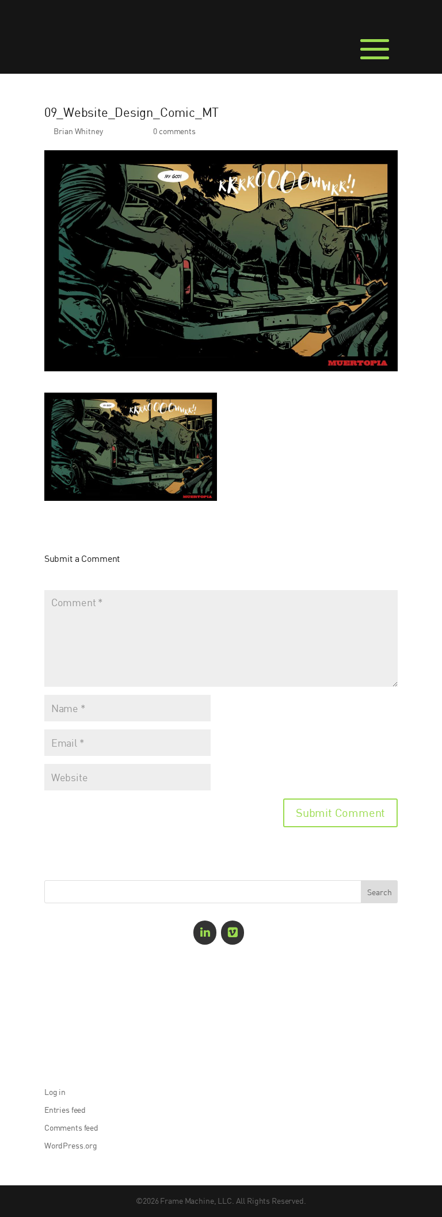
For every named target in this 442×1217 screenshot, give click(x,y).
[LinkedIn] (204, 933)
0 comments (174, 131)
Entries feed (65, 1110)
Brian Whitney (78, 131)
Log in (55, 1092)
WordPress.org (70, 1145)
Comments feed (71, 1127)
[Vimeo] (232, 933)
